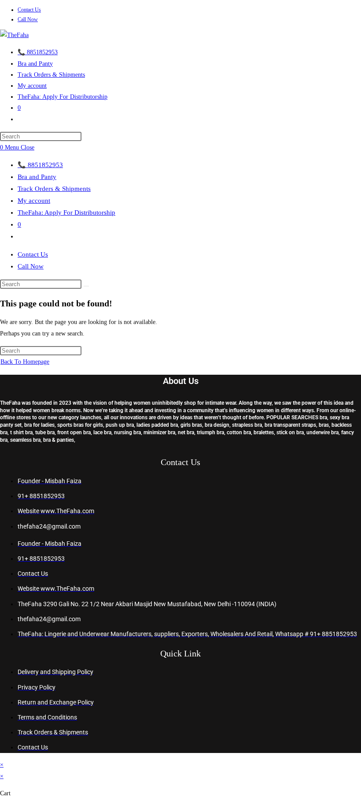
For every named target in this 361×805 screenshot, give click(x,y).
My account (34, 200)
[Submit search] (86, 286)
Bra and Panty (37, 176)
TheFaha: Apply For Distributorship (66, 212)
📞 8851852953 (40, 164)
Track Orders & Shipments (54, 188)
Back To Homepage (24, 361)
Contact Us (29, 10)
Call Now (28, 19)
